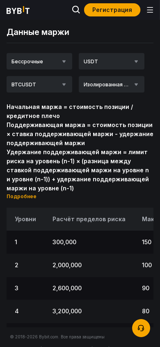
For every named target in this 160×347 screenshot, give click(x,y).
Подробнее (22, 196)
